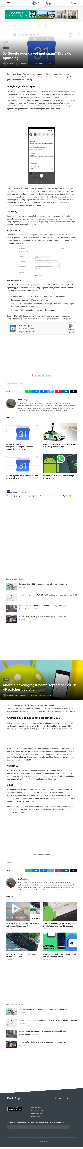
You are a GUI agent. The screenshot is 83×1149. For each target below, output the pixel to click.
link (8, 291)
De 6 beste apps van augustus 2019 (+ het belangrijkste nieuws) (22, 924)
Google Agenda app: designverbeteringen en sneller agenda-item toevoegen (19, 446)
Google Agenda (26, 325)
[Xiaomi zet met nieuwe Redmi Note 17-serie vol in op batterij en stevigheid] (11, 597)
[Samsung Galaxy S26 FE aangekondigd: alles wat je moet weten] (11, 586)
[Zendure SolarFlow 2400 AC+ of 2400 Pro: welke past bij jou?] (11, 608)
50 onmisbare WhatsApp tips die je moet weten (58, 477)
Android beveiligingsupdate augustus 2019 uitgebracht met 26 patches (59, 924)
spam (21, 383)
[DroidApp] (41, 3)
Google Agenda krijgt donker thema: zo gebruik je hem (22, 477)
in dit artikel (50, 779)
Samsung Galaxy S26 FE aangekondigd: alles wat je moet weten (43, 584)
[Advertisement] (41, 118)
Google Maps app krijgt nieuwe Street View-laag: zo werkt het (59, 445)
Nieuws (15, 26)
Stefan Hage (14, 64)
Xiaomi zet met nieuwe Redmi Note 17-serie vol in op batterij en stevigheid (48, 595)
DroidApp (8, 26)
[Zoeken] (75, 3)
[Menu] (8, 3)
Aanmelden (12, 1131)
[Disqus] (41, 514)
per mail (21, 812)
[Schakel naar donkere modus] (71, 3)
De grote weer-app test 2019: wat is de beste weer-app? (21, 955)
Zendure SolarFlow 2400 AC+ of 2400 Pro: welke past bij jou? (42, 606)
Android (9, 862)
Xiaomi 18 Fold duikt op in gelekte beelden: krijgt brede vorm (42, 617)
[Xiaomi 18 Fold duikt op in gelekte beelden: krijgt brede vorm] (11, 619)
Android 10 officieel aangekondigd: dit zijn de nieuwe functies (60, 955)
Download (71, 329)
